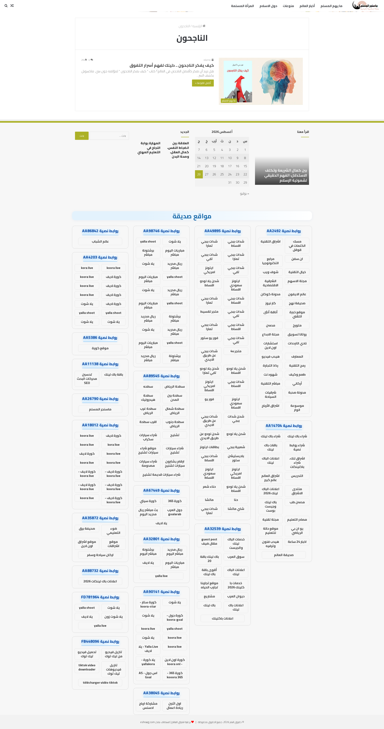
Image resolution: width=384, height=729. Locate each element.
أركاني (297, 383)
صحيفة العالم (284, 555)
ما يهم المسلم (331, 6)
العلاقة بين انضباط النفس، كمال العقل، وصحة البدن (178, 149)
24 (230, 174)
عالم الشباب (100, 241)
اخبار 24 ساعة (297, 542)
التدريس (297, 476)
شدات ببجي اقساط (236, 243)
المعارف (297, 356)
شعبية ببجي (236, 447)
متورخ (297, 325)
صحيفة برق (87, 528)
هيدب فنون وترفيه (270, 544)
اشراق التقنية (271, 241)
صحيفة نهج (297, 303)
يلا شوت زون (113, 617)
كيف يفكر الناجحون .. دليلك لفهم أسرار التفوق (172, 65)
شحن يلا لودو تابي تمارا (209, 370)
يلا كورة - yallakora (148, 662)
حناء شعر (209, 486)
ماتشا (209, 500)
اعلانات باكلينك (222, 618)
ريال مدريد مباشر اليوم (174, 551)
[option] (282, 163)
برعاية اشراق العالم (181, 722)
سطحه (148, 386)
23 (237, 174)
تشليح (174, 435)
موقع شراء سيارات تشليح (148, 450)
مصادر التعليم (297, 519)
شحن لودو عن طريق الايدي (209, 436)
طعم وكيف (297, 374)
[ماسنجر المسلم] (365, 5)
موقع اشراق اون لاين (87, 544)
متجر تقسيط (209, 311)
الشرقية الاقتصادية (270, 283)
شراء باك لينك (297, 436)
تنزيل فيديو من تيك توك (113, 654)
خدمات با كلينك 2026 (236, 585)
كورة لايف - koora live (113, 473)
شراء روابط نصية (297, 447)
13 (206, 158)
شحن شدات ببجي (236, 418)
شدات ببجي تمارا (209, 243)
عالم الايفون (297, 294)
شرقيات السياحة (270, 394)
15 (245, 166)
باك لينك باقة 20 (209, 559)
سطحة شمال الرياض (174, 411)
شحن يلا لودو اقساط (209, 283)
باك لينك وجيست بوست (271, 506)
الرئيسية (197, 26)
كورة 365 (175, 501)
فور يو (209, 399)
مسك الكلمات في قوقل (297, 245)
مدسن (270, 325)
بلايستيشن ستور (236, 458)
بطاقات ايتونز (209, 447)
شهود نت (270, 374)
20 (206, 166)
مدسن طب (297, 502)
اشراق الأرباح (270, 406)
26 (214, 174)
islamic (207, 60)
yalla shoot (148, 241)
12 (214, 158)
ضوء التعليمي (113, 530)
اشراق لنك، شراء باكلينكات (297, 462)
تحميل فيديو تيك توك (87, 654)
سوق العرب (235, 557)
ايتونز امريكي (209, 270)
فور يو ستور (209, 338)
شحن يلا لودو (236, 434)
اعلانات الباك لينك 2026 (270, 491)
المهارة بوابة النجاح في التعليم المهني (148, 147)
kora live (87, 268)
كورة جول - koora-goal (175, 617)
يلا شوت (175, 241)
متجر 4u (235, 351)
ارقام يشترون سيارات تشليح (175, 463)
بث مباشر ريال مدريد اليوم (148, 512)
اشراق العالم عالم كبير (270, 478)
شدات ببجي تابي (209, 257)
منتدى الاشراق (297, 491)
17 (230, 166)
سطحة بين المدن (174, 397)
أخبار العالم (307, 6)
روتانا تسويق (297, 334)
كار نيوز (270, 303)
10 (230, 158)
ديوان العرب (236, 596)
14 (199, 158)
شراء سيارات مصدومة (148, 463)
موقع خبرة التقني (297, 314)
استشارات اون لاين (270, 345)
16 (237, 166)
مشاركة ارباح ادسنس (148, 705)
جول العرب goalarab (174, 512)
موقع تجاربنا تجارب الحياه (209, 585)
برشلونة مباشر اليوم (148, 551)
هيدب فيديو (271, 356)
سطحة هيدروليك (148, 397)
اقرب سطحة (148, 422)
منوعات (288, 6)
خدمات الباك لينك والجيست (236, 543)
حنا (236, 500)
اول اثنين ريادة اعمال (175, 705)
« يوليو (244, 193)
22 (245, 174)
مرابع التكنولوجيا (270, 261)
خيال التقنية (297, 272)
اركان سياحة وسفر (100, 555)
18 (222, 166)
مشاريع (209, 596)
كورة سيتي (148, 501)
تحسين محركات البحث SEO (87, 378)
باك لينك (209, 605)
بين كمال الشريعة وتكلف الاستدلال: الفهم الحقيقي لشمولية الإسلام (285, 175)
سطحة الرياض (175, 386)
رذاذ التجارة (270, 365)
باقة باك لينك (113, 374)
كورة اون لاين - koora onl (175, 662)
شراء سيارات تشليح (175, 450)
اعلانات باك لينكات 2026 (100, 581)
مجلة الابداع (270, 334)
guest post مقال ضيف (209, 541)
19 (214, 166)
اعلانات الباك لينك (270, 460)
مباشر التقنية (270, 383)
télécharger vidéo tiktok (100, 682)
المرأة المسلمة (242, 6)
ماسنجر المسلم (100, 409)
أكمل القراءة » (203, 83)
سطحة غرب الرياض (148, 411)
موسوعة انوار (297, 408)
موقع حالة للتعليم (270, 530)
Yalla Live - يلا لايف (148, 648)
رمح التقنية (297, 365)
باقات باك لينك (270, 447)
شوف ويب (270, 272)
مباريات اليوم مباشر (174, 252)
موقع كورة (100, 348)
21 (199, 166)
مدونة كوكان (270, 294)
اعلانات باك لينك (236, 607)
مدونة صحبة (297, 392)
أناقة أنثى (270, 312)
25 (222, 174)
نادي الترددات (297, 343)
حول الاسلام (268, 6)
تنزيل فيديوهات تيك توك (113, 669)
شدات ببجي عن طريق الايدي (209, 355)
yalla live (161, 576)
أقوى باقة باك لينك (209, 572)
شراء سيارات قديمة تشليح (161, 474)
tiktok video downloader (86, 667)
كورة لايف (113, 277)
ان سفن (297, 259)
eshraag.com (147, 722)
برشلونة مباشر (148, 252)
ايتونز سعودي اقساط (236, 285)
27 (206, 174)
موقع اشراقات (113, 544)
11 (222, 158)
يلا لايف (161, 523)
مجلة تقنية (270, 519)
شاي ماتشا (236, 509)
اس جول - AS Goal (148, 675)
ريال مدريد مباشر (174, 266)
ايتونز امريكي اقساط (209, 386)
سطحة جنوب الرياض (175, 424)
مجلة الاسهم (297, 281)
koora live (148, 629)
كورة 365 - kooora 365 (175, 675)
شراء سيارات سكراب (148, 437)
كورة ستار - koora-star (148, 604)
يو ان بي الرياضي (297, 530)
